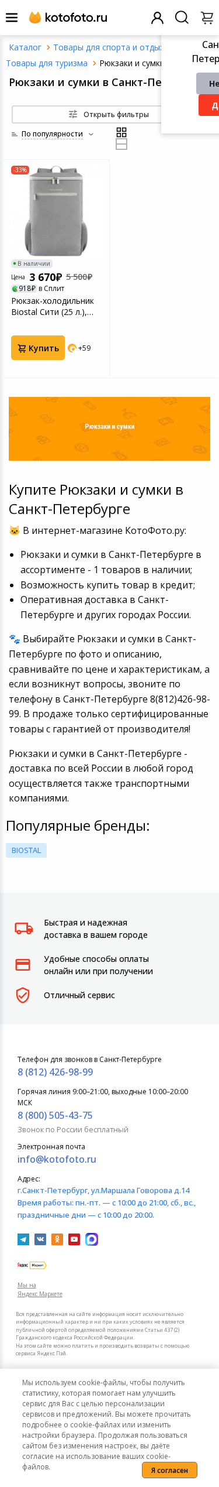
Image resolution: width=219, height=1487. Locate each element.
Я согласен (169, 1470)
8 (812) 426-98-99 (55, 1071)
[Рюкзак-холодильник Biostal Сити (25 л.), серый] (56, 211)
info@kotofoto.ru (57, 1159)
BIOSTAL (26, 850)
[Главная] (25, 47)
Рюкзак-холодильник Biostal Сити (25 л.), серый (52, 306)
